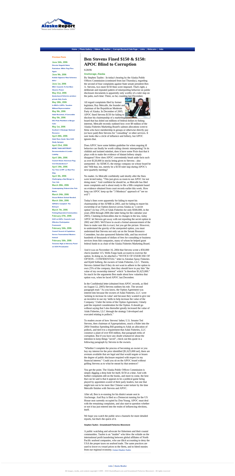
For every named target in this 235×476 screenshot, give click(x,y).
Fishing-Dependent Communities (64, 213)
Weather (107, 49)
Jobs (161, 49)
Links (142, 49)
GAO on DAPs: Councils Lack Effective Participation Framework (63, 222)
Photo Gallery (86, 49)
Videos (97, 49)
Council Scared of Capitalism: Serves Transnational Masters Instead (63, 234)
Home (74, 49)
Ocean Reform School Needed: (64, 197)
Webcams (152, 49)
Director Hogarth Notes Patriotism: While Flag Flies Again (63, 68)
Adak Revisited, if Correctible (63, 114)
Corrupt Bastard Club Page (125, 49)
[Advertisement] (136, 24)
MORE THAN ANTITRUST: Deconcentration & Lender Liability (62, 151)
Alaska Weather (120, 466)
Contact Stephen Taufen (121, 450)
